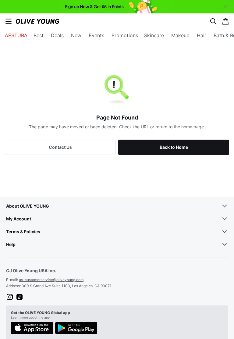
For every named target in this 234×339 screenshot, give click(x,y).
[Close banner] (225, 6)
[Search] (213, 21)
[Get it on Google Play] (76, 328)
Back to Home (174, 147)
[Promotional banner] (117, 6)
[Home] (37, 21)
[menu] (8, 21)
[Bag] (225, 21)
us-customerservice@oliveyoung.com (51, 279)
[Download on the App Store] (32, 328)
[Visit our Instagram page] (9, 297)
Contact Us (60, 147)
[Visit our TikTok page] (19, 297)
